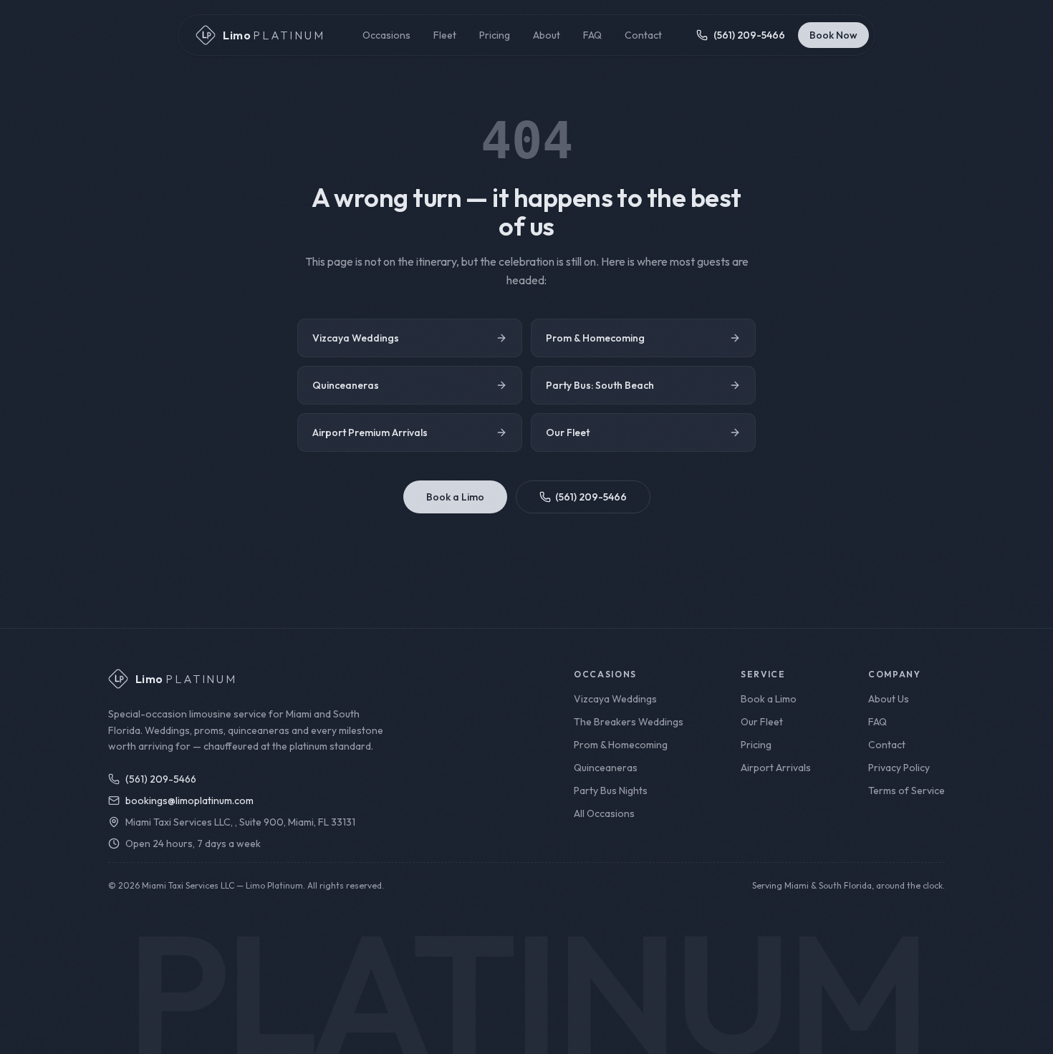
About (546, 35)
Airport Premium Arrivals (370, 432)
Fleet (444, 35)
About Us (888, 698)
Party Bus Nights (611, 790)
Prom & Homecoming (595, 338)
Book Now (833, 35)
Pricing (494, 35)
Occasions (386, 35)
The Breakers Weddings (628, 721)
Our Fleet (568, 432)
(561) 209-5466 (591, 496)
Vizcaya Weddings (355, 338)
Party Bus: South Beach (600, 385)
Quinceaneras (345, 385)
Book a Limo (455, 496)
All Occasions (604, 813)
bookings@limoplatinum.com (189, 800)
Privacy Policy (899, 767)
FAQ (592, 35)
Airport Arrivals (776, 767)
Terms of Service (906, 790)
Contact (643, 35)
